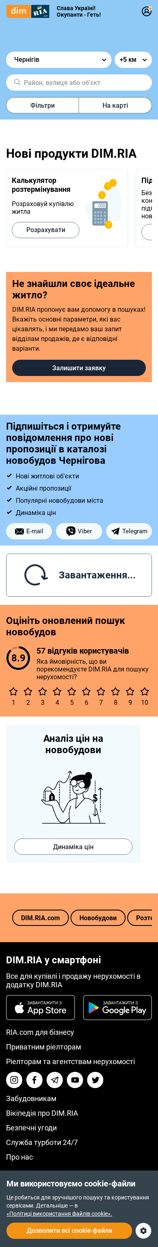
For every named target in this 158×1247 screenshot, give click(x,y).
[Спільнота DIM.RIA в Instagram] (14, 1080)
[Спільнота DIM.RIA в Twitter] (95, 1080)
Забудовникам (31, 1098)
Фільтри (42, 105)
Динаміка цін (73, 847)
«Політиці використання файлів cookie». (59, 1213)
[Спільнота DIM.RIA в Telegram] (55, 1080)
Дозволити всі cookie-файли (69, 1230)
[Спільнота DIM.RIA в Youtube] (75, 1080)
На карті (115, 105)
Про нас (19, 1157)
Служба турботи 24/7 (42, 1142)
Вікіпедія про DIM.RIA (42, 1113)
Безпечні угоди (31, 1127)
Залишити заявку (79, 368)
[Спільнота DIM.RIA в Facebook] (34, 1080)
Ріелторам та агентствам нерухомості (70, 1061)
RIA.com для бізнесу (40, 1032)
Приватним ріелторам (43, 1047)
